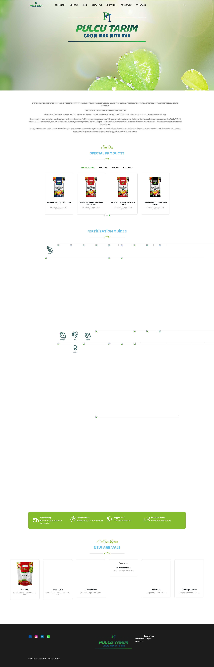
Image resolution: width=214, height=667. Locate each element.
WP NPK (115, 167)
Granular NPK (88, 167)
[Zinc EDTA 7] (24, 574)
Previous (3, 45)
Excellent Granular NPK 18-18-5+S (59, 203)
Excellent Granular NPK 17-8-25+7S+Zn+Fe (91, 203)
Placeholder (123, 563)
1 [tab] (104, 215)
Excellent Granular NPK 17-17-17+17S (123, 203)
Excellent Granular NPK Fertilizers (59, 208)
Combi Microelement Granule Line (24, 593)
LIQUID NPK (128, 167)
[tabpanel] (59, 194)
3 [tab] (109, 215)
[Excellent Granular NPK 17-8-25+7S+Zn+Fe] (91, 187)
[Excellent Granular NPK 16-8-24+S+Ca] (155, 187)
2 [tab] (107, 215)
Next (211, 45)
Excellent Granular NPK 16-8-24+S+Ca (155, 203)
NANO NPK (103, 167)
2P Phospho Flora (123, 567)
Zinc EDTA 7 (24, 590)
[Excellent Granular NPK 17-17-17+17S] (123, 187)
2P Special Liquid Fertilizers (123, 570)
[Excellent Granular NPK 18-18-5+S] (59, 187)
